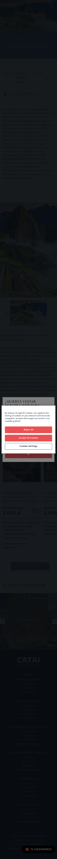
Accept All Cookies (28, 438)
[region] (28, 429)
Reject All (28, 429)
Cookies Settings (28, 446)
